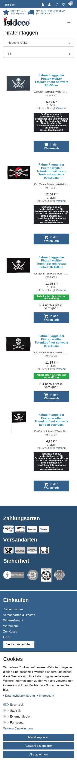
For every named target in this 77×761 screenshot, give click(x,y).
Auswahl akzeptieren (39, 745)
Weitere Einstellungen (18, 728)
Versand (61, 108)
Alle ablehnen (38, 754)
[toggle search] (57, 4)
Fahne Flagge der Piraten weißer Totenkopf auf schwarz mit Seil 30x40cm (51, 419)
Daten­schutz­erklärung (20, 695)
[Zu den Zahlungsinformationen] (32, 529)
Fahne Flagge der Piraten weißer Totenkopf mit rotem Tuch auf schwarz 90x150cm (51, 171)
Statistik (15, 710)
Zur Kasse (10, 631)
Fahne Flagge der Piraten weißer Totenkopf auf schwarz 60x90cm (51, 80)
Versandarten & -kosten (19, 615)
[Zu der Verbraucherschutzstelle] (46, 575)
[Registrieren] (50, 4)
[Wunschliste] (64, 4)
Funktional (17, 722)
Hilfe (6, 637)
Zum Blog (10, 4)
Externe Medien (20, 716)
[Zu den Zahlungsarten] (43, 529)
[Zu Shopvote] (32, 575)
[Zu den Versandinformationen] (8, 550)
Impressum (46, 695)
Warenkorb (10, 626)
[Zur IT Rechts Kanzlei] (14, 575)
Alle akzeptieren (38, 737)
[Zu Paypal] (8, 529)
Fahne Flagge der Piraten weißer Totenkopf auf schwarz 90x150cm (51, 340)
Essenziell (17, 704)
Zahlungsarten (13, 609)
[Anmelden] (43, 4)
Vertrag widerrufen (18, 644)
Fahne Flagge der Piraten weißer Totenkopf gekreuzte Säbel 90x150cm (51, 262)
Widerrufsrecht (13, 620)
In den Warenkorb (51, 146)
